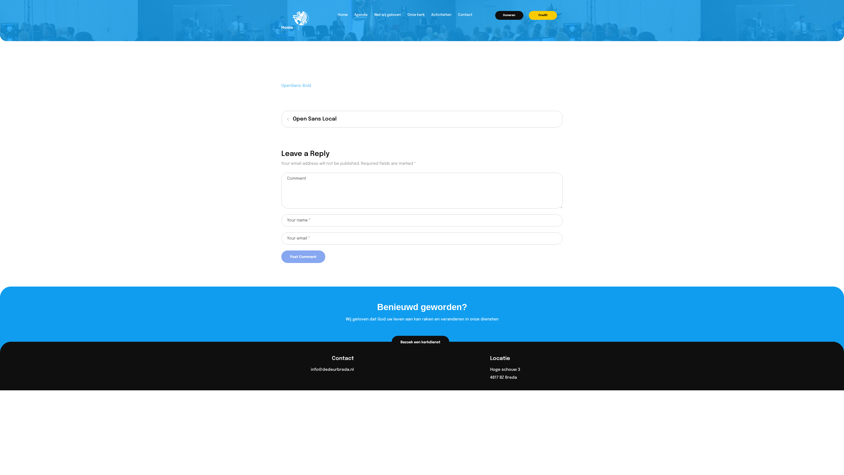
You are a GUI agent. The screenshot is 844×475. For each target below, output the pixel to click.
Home (343, 15)
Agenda (360, 15)
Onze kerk (416, 15)
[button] (509, 15)
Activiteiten (441, 15)
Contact (465, 15)
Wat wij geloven (387, 15)
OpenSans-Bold (296, 86)
